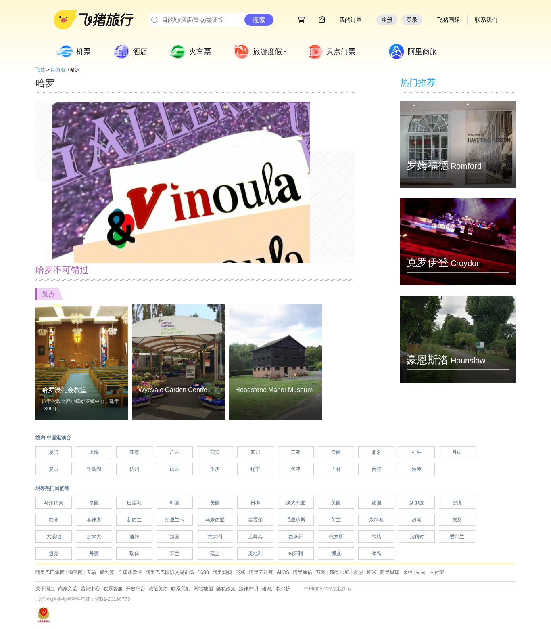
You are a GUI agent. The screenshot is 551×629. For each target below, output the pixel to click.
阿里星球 (389, 572)
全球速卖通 (130, 572)
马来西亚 (215, 519)
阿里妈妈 (222, 572)
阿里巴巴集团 (50, 572)
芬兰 (174, 553)
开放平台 (135, 588)
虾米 (371, 572)
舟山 (457, 452)
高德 (334, 572)
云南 (336, 452)
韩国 (174, 502)
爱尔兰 (457, 536)
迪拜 (134, 536)
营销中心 (90, 588)
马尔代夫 (53, 502)
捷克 (53, 553)
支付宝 (437, 572)
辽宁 (255, 469)
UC (346, 572)
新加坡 (416, 502)
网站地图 (203, 588)
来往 (408, 572)
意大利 (215, 536)
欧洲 (53, 519)
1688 (203, 572)
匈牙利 (295, 553)
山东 (174, 469)
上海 (94, 452)
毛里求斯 (295, 519)
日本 (255, 502)
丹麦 (94, 553)
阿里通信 (302, 572)
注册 (386, 20)
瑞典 (134, 553)
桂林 (417, 452)
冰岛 (376, 553)
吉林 (336, 469)
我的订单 (350, 20)
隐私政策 (226, 588)
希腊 (376, 536)
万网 (321, 572)
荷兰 (336, 519)
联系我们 (180, 588)
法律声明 (248, 588)
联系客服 (113, 588)
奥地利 (255, 553)
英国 (336, 502)
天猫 (91, 572)
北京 (376, 452)
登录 (411, 20)
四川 (255, 452)
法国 (174, 536)
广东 (174, 452)
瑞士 (215, 553)
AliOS (283, 572)
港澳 (417, 469)
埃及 (457, 519)
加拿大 (94, 536)
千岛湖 (94, 469)
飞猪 (40, 70)
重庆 (215, 469)
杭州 (134, 469)
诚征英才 (158, 588)
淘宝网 (75, 572)
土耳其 (255, 536)
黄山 (53, 469)
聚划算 (107, 572)
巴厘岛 (134, 502)
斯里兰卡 (174, 519)
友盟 (358, 572)
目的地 (57, 70)
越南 (417, 519)
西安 (215, 452)
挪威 (336, 553)
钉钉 (421, 572)
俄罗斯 (336, 536)
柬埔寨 (376, 519)
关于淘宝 (45, 588)
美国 (215, 502)
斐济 (457, 502)
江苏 (134, 452)
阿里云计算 (261, 572)
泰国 (94, 502)
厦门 (53, 452)
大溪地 (53, 536)
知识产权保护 (275, 588)
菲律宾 (94, 519)
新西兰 (134, 519)
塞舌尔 (255, 519)
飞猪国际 (448, 20)
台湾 (376, 469)
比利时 (416, 536)
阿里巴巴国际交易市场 (170, 572)
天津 (296, 469)
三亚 (296, 452)
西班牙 (295, 536)
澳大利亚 (295, 502)
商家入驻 (67, 588)
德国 (376, 502)
